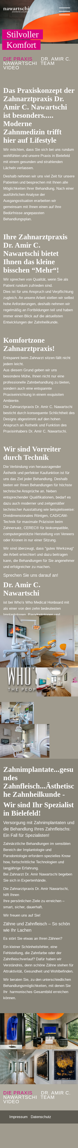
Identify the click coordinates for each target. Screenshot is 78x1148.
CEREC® (31, 528)
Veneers (67, 534)
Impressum (18, 1117)
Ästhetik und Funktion (42, 425)
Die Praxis (17, 59)
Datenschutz (41, 1117)
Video (11, 67)
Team (48, 63)
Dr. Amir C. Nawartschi (37, 61)
